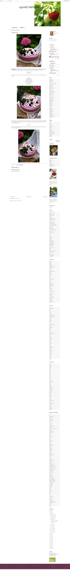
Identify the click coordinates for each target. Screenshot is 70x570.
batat (49, 364)
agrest (50, 307)
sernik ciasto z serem (51, 247)
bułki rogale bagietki (51, 201)
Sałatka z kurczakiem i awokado (54, 49)
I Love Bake (51, 46)
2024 (51, 513)
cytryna (50, 319)
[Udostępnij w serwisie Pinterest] (22, 164)
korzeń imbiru (51, 390)
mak (49, 457)
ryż (49, 292)
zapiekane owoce (51, 256)
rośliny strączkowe (51, 400)
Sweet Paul (50, 112)
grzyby (50, 380)
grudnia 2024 (52, 514)
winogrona (50, 354)
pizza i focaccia (51, 288)
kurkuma (50, 451)
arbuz (50, 310)
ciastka (50, 220)
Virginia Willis (51, 116)
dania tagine (50, 265)
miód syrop (50, 463)
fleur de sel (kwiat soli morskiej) (53, 428)
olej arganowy (51, 471)
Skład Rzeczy (51, 134)
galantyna (50, 272)
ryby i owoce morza (51, 291)
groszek (50, 379)
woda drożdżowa (51, 499)
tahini (50, 491)
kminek (50, 446)
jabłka (50, 328)
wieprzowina (50, 299)
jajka (49, 275)
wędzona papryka (51, 502)
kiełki (50, 443)
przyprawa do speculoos (52, 480)
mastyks (50, 461)
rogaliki (50, 246)
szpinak (50, 407)
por (49, 398)
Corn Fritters (51, 68)
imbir (50, 435)
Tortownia (50, 135)
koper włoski (50, 389)
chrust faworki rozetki (52, 218)
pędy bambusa (51, 482)
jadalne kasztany (51, 381)
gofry (50, 234)
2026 (51, 510)
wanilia (50, 498)
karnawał (50, 163)
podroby (50, 289)
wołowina (50, 300)
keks (49, 235)
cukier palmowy (51, 419)
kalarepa (50, 384)
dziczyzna (50, 270)
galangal (50, 429)
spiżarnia (50, 184)
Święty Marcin (51, 166)
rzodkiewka (50, 402)
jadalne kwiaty (51, 436)
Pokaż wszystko (58, 58)
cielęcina (50, 263)
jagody (50, 329)
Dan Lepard (50, 85)
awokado (50, 312)
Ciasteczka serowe (52, 47)
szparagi (50, 406)
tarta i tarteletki (51, 252)
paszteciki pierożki (51, 283)
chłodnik (50, 262)
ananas (50, 309)
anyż (49, 415)
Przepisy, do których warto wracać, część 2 (54, 55)
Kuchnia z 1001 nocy (51, 92)
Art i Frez (50, 125)
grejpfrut (50, 325)
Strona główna (29, 196)
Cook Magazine (51, 84)
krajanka (50, 236)
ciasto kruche (50, 226)
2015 (51, 543)
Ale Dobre (50, 121)
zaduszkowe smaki (51, 164)
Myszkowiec (50, 103)
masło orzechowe (51, 462)
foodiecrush (51, 67)
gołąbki (50, 273)
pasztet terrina (51, 284)
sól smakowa (50, 490)
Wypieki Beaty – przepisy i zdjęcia (54, 56)
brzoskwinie (50, 317)
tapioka (50, 493)
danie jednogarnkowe (51, 266)
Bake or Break (52, 65)
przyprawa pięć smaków (52, 481)
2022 (51, 534)
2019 (51, 538)
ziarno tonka (50, 506)
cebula (50, 371)
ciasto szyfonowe (51, 228)
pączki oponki (51, 245)
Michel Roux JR (51, 100)
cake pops (50, 217)
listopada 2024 (53, 515)
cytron (50, 318)
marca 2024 (52, 529)
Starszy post (45, 196)
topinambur (50, 408)
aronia (50, 311)
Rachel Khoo (50, 110)
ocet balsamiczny (51, 470)
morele (50, 344)
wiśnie (50, 355)
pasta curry (50, 475)
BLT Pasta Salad (52, 63)
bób (49, 370)
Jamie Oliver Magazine (52, 91)
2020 (51, 537)
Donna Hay (50, 89)
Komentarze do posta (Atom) (16, 198)
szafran (50, 489)
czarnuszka (50, 424)
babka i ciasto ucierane (52, 211)
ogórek (50, 393)
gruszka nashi (51, 327)
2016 (51, 542)
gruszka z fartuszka (52, 49)
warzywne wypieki (51, 254)
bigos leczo (50, 261)
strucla (50, 248)
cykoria (50, 374)
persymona (50, 346)
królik (50, 280)
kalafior (50, 383)
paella (50, 282)
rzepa (50, 401)
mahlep (50, 456)
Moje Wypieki (51, 101)
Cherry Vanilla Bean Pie (53, 73)
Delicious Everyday (51, 88)
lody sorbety (50, 237)
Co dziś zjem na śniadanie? (52, 83)
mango (50, 339)
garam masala (51, 430)
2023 (51, 533)
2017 (51, 541)
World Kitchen (51, 117)
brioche (50, 216)
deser (50, 230)
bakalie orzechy (51, 417)
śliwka (50, 356)
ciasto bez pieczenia (51, 221)
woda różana (50, 500)
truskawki (50, 353)
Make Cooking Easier (51, 97)
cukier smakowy (51, 420)
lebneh (50, 452)
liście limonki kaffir (51, 454)
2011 (51, 548)
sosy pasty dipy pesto (51, 297)
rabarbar (50, 399)
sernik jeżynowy (53, 522)
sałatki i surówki (51, 293)
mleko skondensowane (52, 464)
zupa (49, 302)
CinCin (50, 82)
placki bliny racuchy (51, 244)
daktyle (50, 321)
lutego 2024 (52, 530)
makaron (50, 281)
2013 (51, 546)
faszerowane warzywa (52, 271)
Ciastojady (50, 127)
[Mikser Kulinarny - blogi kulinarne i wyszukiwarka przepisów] (52, 561)
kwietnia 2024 (52, 528)
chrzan (50, 372)
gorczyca (50, 433)
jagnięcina (50, 274)
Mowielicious (51, 102)
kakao (50, 437)
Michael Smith (51, 99)
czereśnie (50, 320)
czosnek (50, 375)
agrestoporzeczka (51, 308)
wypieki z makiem (51, 255)
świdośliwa (50, 357)
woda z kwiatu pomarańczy (52, 501)
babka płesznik (51, 416)
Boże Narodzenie (51, 159)
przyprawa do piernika (52, 479)
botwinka (50, 365)
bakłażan (50, 363)
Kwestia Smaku (51, 93)
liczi (49, 335)
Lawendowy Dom (51, 94)
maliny (50, 337)
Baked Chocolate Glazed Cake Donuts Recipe (54, 71)
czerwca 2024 (52, 525)
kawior (50, 442)
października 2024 (53, 516)
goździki (50, 434)
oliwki (50, 473)
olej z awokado (51, 472)
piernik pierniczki (51, 243)
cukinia (50, 373)
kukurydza (50, 391)
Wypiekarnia (50, 136)
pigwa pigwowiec (51, 347)
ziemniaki (50, 409)
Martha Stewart (51, 98)
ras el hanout (50, 483)
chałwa (50, 418)
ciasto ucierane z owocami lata (54, 520)
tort (49, 253)
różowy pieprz (51, 484)
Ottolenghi (50, 106)
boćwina (50, 366)
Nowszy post (12, 196)
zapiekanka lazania (51, 301)
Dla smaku (50, 128)
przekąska (50, 290)
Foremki (50, 129)
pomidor (50, 397)
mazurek (50, 239)
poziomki (50, 352)
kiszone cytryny (51, 444)
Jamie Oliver (50, 90)
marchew (50, 392)
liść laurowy (50, 455)
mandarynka (50, 338)
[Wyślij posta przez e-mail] (17, 164)
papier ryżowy (51, 474)
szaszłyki (50, 298)
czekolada (50, 425)
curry (50, 421)
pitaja (50, 348)
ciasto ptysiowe (51, 227)
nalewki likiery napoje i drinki (53, 183)
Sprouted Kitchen (51, 111)
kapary (50, 438)
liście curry (50, 453)
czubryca (50, 427)
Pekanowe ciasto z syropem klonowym (54, 57)
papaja (50, 345)
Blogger (41, 567)
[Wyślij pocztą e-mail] (18, 164)
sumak (50, 488)
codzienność (14, 27)
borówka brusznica (51, 316)
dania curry (50, 264)
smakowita (22, 27)
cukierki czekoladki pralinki (52, 229)
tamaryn (50, 492)
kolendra (50, 447)
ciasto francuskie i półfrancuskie (53, 225)
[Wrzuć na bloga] (19, 164)
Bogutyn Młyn (51, 126)
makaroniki (50, 238)
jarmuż (50, 382)
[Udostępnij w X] (20, 164)
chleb (50, 202)
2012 (51, 547)
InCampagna (50, 130)
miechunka (50, 343)
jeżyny (50, 330)
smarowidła (50, 207)
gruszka (50, 326)
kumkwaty (50, 334)
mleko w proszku (51, 465)
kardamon (50, 439)
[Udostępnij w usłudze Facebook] (21, 164)
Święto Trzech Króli (51, 165)
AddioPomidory (52, 53)
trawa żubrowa (51, 497)
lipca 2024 (52, 524)
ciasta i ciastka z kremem (52, 219)
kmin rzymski (51, 445)
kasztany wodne (51, 388)
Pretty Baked (50, 108)
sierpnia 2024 (52, 519)
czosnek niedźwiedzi (51, 426)
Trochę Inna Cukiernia (53, 51)
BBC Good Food (51, 81)
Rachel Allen (50, 109)
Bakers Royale (51, 80)
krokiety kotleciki (51, 279)
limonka (50, 336)
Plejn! (50, 107)
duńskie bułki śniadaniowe (54, 521)
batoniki (50, 212)
